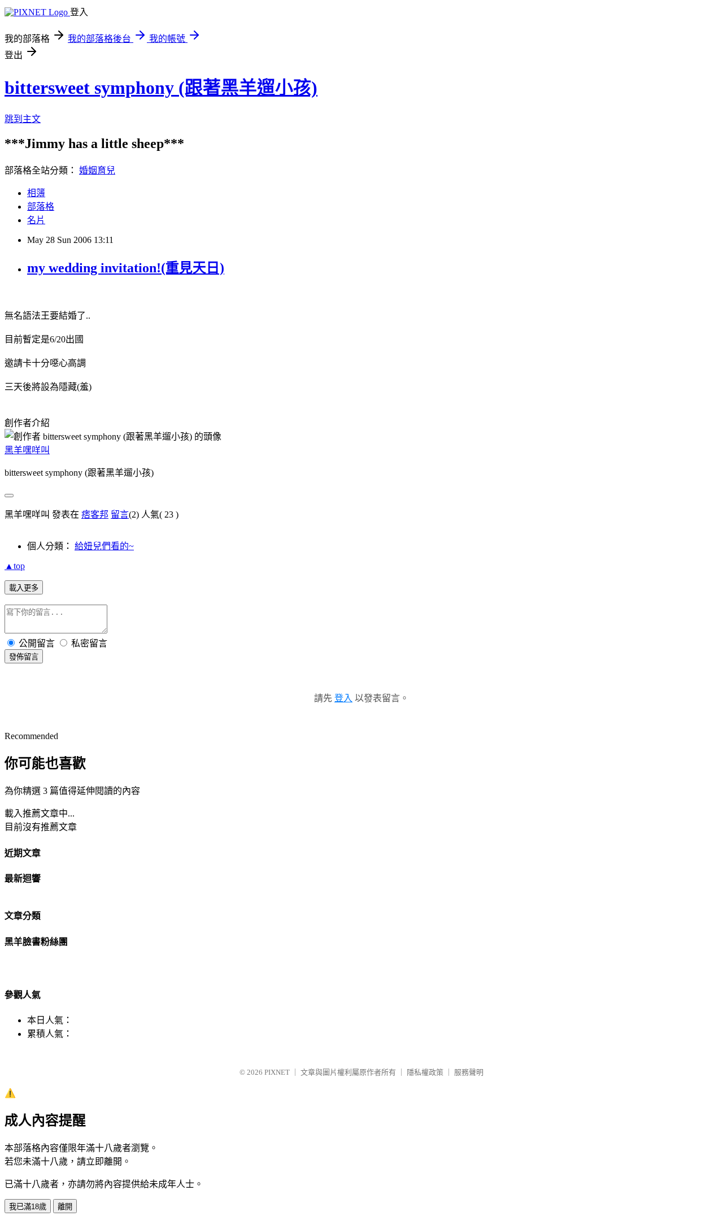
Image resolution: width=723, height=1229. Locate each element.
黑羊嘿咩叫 (27, 450)
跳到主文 (23, 119)
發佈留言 (23, 657)
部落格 (40, 206)
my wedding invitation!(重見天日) (125, 267)
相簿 (36, 193)
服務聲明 (469, 1072)
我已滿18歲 (27, 1206)
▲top (15, 566)
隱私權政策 (425, 1072)
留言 (120, 514)
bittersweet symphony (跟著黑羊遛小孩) (161, 87)
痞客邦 (94, 514)
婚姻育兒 (97, 170)
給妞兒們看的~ (104, 546)
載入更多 (23, 588)
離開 (65, 1206)
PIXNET (277, 1072)
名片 (36, 220)
